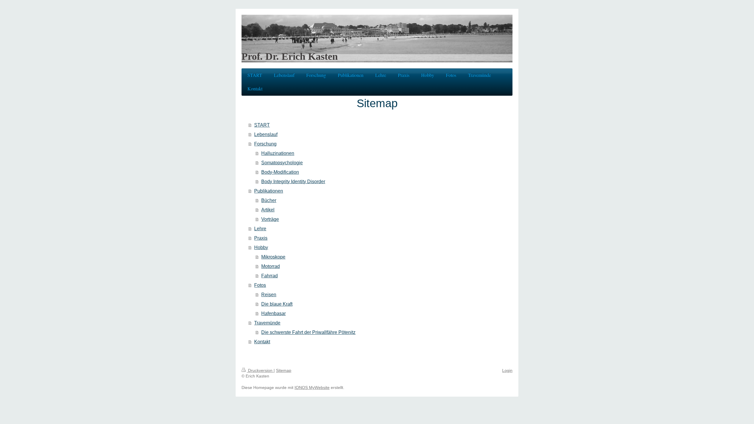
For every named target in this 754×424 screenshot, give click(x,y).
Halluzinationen (277, 153)
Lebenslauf (265, 134)
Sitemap (283, 370)
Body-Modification (280, 172)
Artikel (268, 209)
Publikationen (268, 190)
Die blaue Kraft (276, 304)
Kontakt (262, 341)
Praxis (260, 238)
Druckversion (260, 370)
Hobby (261, 247)
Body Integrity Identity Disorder (293, 181)
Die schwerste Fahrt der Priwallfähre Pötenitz (308, 332)
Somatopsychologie (282, 162)
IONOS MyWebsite (312, 387)
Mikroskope (273, 256)
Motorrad (270, 266)
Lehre (260, 228)
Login (507, 370)
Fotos (260, 285)
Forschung (265, 143)
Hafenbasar (273, 313)
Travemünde (267, 322)
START (262, 124)
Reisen (268, 294)
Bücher (268, 200)
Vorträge (270, 219)
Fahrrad (269, 275)
